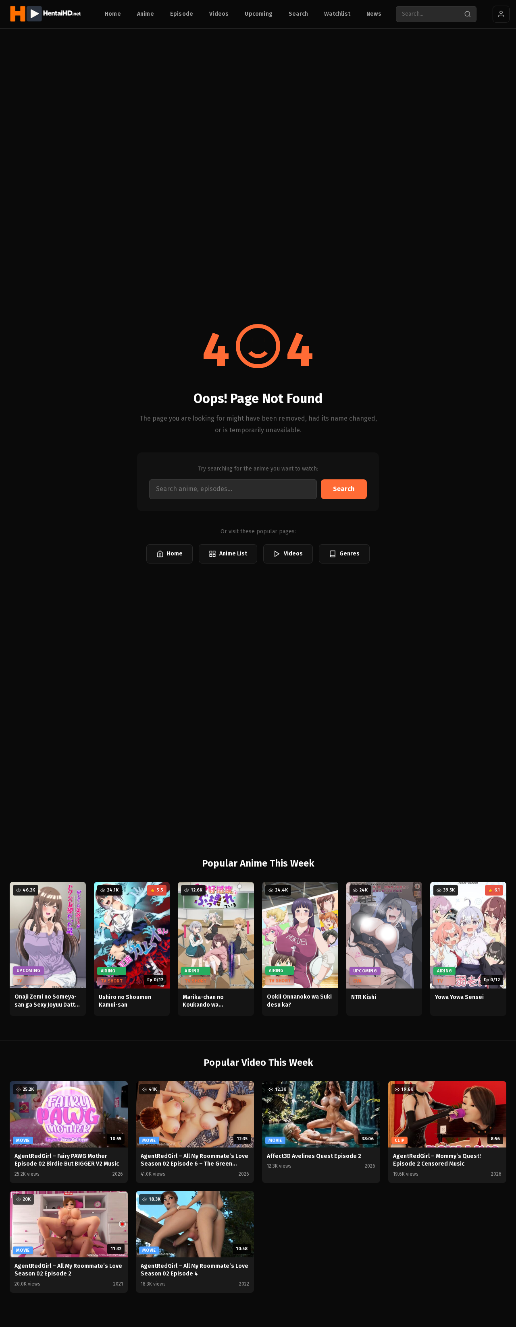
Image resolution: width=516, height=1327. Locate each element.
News (373, 13)
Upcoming (259, 13)
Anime (145, 13)
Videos (219, 13)
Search (298, 13)
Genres (349, 553)
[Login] (501, 14)
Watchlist (337, 13)
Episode (181, 13)
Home (113, 13)
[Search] (467, 14)
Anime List (233, 553)
